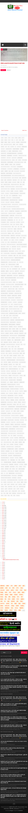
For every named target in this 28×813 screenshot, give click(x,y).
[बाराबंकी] (15, 599)
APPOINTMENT (10, 162)
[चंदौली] (7, 592)
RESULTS (23, 402)
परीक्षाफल (21, 488)
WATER (5, 482)
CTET (8, 222)
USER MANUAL (3, 471)
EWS (2, 253)
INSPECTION (14, 295)
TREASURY (16, 464)
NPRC (21, 353)
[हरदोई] (21, 610)
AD (15, 146)
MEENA (2, 331)
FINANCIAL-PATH (4, 262)
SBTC (15, 411)
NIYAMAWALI (8, 351)
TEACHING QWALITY (5, 457)
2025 (3, 507)
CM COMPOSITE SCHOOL (6, 208)
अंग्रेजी (8, 484)
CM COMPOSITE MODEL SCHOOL (13, 206)
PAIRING (10, 364)
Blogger (11, 810)
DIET (18, 231)
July (3, 558)
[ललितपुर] (14, 606)
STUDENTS (3, 446)
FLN (6, 264)
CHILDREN (20, 200)
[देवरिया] (24, 592)
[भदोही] (3, 601)
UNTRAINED (12, 466)
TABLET (16, 451)
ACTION (12, 146)
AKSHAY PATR (3, 153)
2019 (3, 517)
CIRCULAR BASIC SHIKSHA (6, 204)
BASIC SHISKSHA (15, 177)
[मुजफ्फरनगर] (5, 604)
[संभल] (13, 608)
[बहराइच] (3, 599)
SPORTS (20, 442)
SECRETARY (3, 422)
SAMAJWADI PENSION (9, 408)
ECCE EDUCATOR (14, 242)
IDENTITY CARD (4, 288)
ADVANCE (3, 148)
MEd (20, 328)
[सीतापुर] (3, 610)
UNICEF (2, 466)
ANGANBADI (9, 155)
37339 (9, 140)
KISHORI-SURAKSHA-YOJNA (14, 308)
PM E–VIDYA (3, 373)
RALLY (7, 393)
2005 (3, 540)
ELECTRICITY (24, 246)
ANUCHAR (9, 157)
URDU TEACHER (21, 468)
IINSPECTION (21, 288)
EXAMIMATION (13, 253)
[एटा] (11, 588)
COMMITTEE (11, 211)
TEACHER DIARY (4, 453)
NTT (8, 355)
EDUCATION (3, 244)
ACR (8, 146)
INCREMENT (11, 293)
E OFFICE (16, 240)
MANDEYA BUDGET (4, 326)
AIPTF (20, 151)
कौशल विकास (10, 486)
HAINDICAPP (14, 273)
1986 (3, 568)
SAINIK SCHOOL (4, 406)
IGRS (16, 288)
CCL (7, 195)
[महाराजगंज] (15, 601)
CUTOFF (22, 222)
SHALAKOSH (23, 424)
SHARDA (2, 426)
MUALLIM (6, 342)
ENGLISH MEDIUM (4, 251)
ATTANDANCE (3, 168)
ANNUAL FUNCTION (22, 155)
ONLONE (14, 357)
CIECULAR (7, 202)
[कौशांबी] (18, 590)
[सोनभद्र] (13, 610)
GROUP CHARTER (4, 273)
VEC (7, 473)
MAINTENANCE (13, 322)
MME (10, 337)
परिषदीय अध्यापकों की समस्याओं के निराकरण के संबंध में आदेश (13, 63)
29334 (19, 137)
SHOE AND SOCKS (12, 431)
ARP (25, 162)
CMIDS (2, 211)
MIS (25, 333)
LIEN (4, 315)
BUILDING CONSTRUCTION (21, 188)
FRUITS (12, 266)
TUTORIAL (21, 464)
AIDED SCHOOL (15, 151)
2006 (3, 538)
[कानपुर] (23, 588)
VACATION (22, 471)
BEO (5, 180)
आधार (16, 484)
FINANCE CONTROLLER (19, 257)
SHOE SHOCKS (19, 431)
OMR (23, 355)
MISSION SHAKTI (4, 337)
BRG (2, 184)
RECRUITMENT (4, 397)
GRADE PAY (23, 268)
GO (1, 49)
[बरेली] (11, 597)
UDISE (25, 464)
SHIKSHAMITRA (12, 428)
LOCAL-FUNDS (15, 315)
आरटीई (24, 484)
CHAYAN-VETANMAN (5, 200)
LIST (7, 315)
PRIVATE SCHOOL (4, 386)
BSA (20, 184)
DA (14, 224)
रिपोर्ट (24, 493)
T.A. (11, 451)
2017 (3, 520)
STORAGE (16, 444)
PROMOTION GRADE (19, 386)
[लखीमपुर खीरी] (10, 606)
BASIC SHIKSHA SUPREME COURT (18, 175)
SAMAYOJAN (16, 408)
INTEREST (10, 302)
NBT (21, 344)
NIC (12, 348)
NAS (18, 342)
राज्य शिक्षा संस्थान (19, 493)
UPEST (24, 466)
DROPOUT (6, 240)
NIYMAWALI (14, 351)
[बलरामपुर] (15, 597)
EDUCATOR (3, 246)
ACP (6, 146)
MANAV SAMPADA (4, 324)
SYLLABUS (7, 451)
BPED (18, 182)
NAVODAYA (3, 344)
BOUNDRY (14, 182)
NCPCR (9, 346)
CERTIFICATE (8, 197)
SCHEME (21, 411)
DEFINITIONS (10, 228)
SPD (2, 442)
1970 (3, 578)
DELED (15, 228)
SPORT (16, 442)
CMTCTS (6, 211)
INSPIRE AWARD (4, 297)
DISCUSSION (23, 235)
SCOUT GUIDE (23, 417)
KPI (9, 311)
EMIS (10, 248)
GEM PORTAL (3, 268)
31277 (23, 137)
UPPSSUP (5, 49)
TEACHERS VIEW (4, 455)
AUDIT (2, 171)
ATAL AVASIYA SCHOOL (5, 166)
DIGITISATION (4, 233)
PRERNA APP (16, 382)
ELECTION (14, 246)
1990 (3, 565)
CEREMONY (3, 197)
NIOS (15, 348)
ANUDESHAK (20, 157)
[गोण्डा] (26, 590)
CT (21, 220)
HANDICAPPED (9, 275)
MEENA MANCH (15, 331)
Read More (3, 70)
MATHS (13, 328)
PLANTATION (13, 371)
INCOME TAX (18, 291)
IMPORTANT (3, 291)
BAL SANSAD (16, 171)
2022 (3, 512)
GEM (21, 266)
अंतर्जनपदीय (12, 484)
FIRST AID (21, 262)
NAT (21, 342)
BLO (21, 180)
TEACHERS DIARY (18, 453)
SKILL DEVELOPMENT (5, 437)
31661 (2, 140)
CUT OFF (18, 222)
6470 (17, 140)
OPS (2, 362)
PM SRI (10, 375)
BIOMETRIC (9, 180)
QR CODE (16, 391)
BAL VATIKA (22, 171)
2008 (3, 535)
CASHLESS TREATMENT (14, 193)
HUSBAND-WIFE (6, 286)
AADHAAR (13, 142)
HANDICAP (20, 273)
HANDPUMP (15, 275)
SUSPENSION (21, 448)
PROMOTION (11, 386)
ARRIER (10, 164)
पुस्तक (10, 491)
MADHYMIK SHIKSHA (5, 322)
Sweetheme (20, 810)
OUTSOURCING (22, 362)
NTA (2, 355)
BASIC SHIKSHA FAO (17, 173)
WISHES (18, 482)
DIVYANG (2, 237)
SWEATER (2, 451)
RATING (20, 393)
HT (1, 286)
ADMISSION (24, 146)
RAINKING (3, 393)
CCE (4, 195)
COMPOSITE (19, 213)
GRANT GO (12, 271)
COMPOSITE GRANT (5, 215)
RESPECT (15, 402)
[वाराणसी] (19, 606)
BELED (2, 180)
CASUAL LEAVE (22, 193)
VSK (1, 482)
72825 (9, 142)
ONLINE (2, 357)
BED (20, 177)
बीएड (7, 493)
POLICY (2, 377)
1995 (3, 556)
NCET (6, 346)
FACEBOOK (10, 255)
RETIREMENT (3, 404)
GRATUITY (17, 271)
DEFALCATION (3, 228)
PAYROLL (19, 366)
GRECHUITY (22, 271)
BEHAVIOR (24, 177)
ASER (14, 164)
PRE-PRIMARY (3, 382)
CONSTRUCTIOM (18, 215)
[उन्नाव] (8, 588)
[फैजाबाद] (3, 597)
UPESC (17, 466)
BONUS (2, 182)
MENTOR (2, 333)
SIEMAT (14, 435)
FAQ (20, 255)
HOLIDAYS (3, 284)
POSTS (14, 377)
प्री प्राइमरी (23, 491)
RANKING (11, 393)
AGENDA (22, 148)
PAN (14, 364)
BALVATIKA (3, 173)
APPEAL (19, 160)
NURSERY (15, 355)
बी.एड (4, 493)
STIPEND (11, 444)
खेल (17, 486)
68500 (2, 142)
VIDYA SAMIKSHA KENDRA (6, 475)
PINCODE (8, 371)
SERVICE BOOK (17, 424)
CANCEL (2, 193)
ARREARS (6, 164)
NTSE (5, 355)
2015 (3, 523)
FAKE (14, 255)
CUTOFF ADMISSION (5, 224)
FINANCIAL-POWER (12, 262)
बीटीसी (10, 493)
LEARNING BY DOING (18, 311)
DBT (13, 226)
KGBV (7, 308)
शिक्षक (9, 495)
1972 (3, 577)
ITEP (12, 304)
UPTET (13, 468)
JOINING (21, 306)
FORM (17, 264)
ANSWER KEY (3, 157)
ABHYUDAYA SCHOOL (8, 144)
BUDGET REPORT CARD (5, 188)
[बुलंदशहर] (24, 599)
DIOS (13, 233)
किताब (6, 486)
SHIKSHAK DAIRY (23, 426)
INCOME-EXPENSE (4, 293)
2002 (3, 545)
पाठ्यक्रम (2, 491)
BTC (23, 184)
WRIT (22, 482)
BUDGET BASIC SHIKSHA (10, 186)
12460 (5, 137)
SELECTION (13, 422)
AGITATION (3, 151)
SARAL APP (8, 411)
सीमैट (14, 495)
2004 (3, 541)
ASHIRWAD (18, 164)
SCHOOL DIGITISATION (5, 415)
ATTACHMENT (19, 166)
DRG (2, 240)
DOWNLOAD (13, 237)
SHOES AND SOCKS (20, 433)
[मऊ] (6, 601)
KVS (12, 311)
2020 (3, 515)
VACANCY (16, 471)
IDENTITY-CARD (11, 288)
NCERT (2, 346)
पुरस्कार (6, 491)
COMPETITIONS (4, 213)
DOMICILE (8, 237)
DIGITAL (21, 231)
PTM (10, 391)
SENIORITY (7, 424)
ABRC (14, 144)
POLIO (6, 377)
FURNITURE (16, 266)
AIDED (10, 151)
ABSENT (2, 146)
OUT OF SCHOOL (15, 362)
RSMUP (14, 404)
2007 (3, 536)
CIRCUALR (12, 202)
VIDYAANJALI (14, 475)
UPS (10, 468)
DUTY (13, 240)
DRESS (24, 237)
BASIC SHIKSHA (9, 173)
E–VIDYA (2, 242)
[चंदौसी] (11, 592)
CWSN (11, 224)
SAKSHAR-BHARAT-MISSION (21, 406)
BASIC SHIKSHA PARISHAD (6, 175)
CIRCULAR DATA (15, 204)
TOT (2, 462)
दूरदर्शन (6, 488)
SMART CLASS (21, 437)
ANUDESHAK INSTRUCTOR (6, 160)
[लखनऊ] (3, 606)
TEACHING (10, 455)
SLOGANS (16, 437)
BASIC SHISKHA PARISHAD (6, 177)
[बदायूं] (7, 597)
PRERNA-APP (22, 382)
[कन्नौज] (19, 588)
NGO (10, 348)
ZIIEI (5, 484)
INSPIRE (19, 295)
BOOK (6, 182)
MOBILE (13, 337)
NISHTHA (2, 351)
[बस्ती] (23, 597)
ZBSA (2, 484)
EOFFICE (16, 251)
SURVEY (16, 448)
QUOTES (21, 391)
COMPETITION (24, 211)
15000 (9, 137)
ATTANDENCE (9, 168)
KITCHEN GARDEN (4, 311)
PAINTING (5, 364)
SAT (12, 411)
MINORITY (21, 333)
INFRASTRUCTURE (18, 293)
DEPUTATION (3, 231)
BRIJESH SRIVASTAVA (15, 184)
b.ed (9, 171)
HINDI (14, 282)
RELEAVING (17, 397)
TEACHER (21, 451)
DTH (10, 240)
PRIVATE (18, 384)
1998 (3, 551)
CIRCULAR (17, 202)
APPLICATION (3, 162)
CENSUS (20, 195)
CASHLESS (7, 193)
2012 (3, 528)
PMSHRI (21, 375)
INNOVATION (3, 295)
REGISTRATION (10, 397)
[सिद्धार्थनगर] (24, 608)
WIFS (15, 482)
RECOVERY (21, 395)
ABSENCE (21, 144)
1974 (3, 575)
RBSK (24, 393)
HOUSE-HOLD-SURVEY (19, 284)
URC (16, 468)
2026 (3, 505)
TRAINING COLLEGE (21, 462)
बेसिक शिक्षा (14, 493)
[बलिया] (19, 597)
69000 (5, 142)
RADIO (25, 391)
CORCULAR (23, 217)
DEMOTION (19, 228)
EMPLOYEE (14, 248)
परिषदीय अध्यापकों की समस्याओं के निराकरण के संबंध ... (11, 559)
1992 (3, 563)
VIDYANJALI (14, 477)
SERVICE (11, 424)
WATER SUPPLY (10, 482)
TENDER (20, 457)
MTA (2, 342)
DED (24, 226)
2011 (3, 530)
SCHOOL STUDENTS (15, 415)
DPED (18, 237)
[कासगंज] (9, 590)
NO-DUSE (3, 353)
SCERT (18, 411)
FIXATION (3, 264)
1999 (3, 550)
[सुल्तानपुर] (8, 610)
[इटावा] (25, 586)
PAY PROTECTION (4, 366)
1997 (3, 553)
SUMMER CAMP (18, 446)
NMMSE (22, 351)
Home (7, 130)
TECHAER (16, 457)
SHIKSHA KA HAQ (8, 426)
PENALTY (24, 366)
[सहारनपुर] (18, 608)
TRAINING (14, 462)
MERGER (7, 333)
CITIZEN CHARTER (22, 204)
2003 (3, 543)
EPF (20, 251)
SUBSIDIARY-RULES (10, 446)
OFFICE (19, 355)
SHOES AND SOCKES (12, 433)
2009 (3, 533)
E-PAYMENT (21, 240)
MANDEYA (18, 324)
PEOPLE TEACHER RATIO (13, 368)
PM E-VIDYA (22, 371)
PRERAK (11, 382)
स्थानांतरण (17, 495)
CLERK (4, 206)
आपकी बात (20, 484)
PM (17, 371)
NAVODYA (18, 344)
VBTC (2, 473)
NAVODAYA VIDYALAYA (10, 344)
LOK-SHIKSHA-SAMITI (5, 317)
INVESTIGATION (4, 304)
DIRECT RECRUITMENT (5, 235)
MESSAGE (11, 333)
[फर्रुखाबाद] (18, 595)
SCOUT (2, 417)
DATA (21, 224)
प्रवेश (19, 491)
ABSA (17, 144)
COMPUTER (12, 215)
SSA (1, 444)
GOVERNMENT (14, 268)
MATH (10, 328)
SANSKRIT (3, 411)
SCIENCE (21, 415)
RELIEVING (22, 397)
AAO (2, 144)
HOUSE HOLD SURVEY (10, 284)
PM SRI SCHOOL (15, 375)
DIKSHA (9, 233)
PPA (17, 377)
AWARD (6, 171)
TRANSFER (11, 464)
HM (17, 282)
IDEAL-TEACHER (16, 286)
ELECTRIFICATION (4, 248)
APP (16, 160)
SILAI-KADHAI (20, 435)
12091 (2, 137)
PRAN (21, 377)
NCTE (13, 346)
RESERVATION (3, 402)
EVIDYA (23, 251)
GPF (19, 268)
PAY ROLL (10, 366)
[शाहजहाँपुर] (24, 606)
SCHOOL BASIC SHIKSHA (16, 413)
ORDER (9, 362)
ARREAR (2, 164)
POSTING (10, 377)
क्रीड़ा (14, 486)
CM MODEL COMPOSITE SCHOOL (18, 208)
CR (14, 220)
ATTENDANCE (16, 168)
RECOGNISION (4, 395)
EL (10, 246)
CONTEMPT (11, 217)
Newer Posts (3, 130)
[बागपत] (10, 599)
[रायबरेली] (25, 604)
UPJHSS (2, 468)
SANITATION (22, 408)
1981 (3, 572)
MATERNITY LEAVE (4, 328)
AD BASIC (19, 146)
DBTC (16, 226)
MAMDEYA (19, 322)
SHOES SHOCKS (4, 435)
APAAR (13, 160)
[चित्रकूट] (16, 592)
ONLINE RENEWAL (8, 357)
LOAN (10, 315)
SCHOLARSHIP (3, 413)
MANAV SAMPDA (12, 324)
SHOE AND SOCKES (4, 431)
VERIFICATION (11, 473)
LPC (11, 317)
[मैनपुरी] (17, 604)
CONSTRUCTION (4, 217)
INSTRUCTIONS (11, 297)
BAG (12, 171)
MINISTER (16, 333)
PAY (19, 364)
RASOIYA (15, 393)
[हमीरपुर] (17, 610)
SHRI (9, 435)
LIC (1, 315)
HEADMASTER (21, 275)
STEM (8, 444)
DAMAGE (17, 224)
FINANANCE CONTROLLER (8, 257)
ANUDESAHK (14, 157)
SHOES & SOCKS (4, 433)
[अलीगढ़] (17, 586)
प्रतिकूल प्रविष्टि (14, 491)
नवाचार (14, 488)
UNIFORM (7, 466)
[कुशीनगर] (14, 590)
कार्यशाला (2, 486)
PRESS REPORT (3, 384)
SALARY (2, 408)
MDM (17, 328)
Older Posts (24, 130)
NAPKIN (14, 342)
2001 (3, 546)
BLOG (25, 180)
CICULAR (2, 202)
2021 (3, 513)
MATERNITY (20, 326)
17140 (16, 137)
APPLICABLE (24, 160)
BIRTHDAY (15, 180)
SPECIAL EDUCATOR (7, 442)
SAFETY (23, 404)
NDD (16, 346)
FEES (2, 257)
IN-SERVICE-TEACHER (11, 291)
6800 (23, 140)
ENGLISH (18, 248)
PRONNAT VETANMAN (5, 388)
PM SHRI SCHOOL (4, 375)
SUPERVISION (3, 448)
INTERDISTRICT (4, 302)
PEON (7, 368)
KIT (21, 308)
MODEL (23, 337)
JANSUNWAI (16, 306)
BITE (19, 180)
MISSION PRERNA (21, 335)
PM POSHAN (14, 373)
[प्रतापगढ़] (8, 595)
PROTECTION (3, 391)
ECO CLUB (20, 242)
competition (17, 211)
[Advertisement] (14, 27)
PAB (1, 364)
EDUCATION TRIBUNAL (11, 244)
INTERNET (15, 302)
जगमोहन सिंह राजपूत (22, 486)
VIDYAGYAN (20, 475)
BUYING (8, 191)
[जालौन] (20, 592)
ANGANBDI (15, 155)
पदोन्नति (18, 488)
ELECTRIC (19, 246)
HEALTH (2, 277)
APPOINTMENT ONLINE (18, 162)
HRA (25, 284)
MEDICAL (24, 328)
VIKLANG (19, 477)
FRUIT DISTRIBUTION (5, 266)
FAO (17, 255)
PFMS (22, 368)
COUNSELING (3, 220)
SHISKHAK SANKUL (19, 428)
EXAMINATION (20, 253)
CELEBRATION (14, 195)
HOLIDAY (20, 282)
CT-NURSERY (3, 222)
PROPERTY (22, 388)
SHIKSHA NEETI (15, 426)
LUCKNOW (15, 317)
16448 (12, 137)
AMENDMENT (3, 155)
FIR (17, 262)
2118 (3, 502)
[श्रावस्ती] (3, 608)
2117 (3, 503)
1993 (3, 562)
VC (4, 473)
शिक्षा (11, 495)
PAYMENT (15, 366)
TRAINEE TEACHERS (7, 462)
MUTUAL (10, 342)
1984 (3, 570)
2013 (3, 527)
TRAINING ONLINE (4, 464)
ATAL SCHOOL (13, 166)
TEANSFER (12, 457)
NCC (24, 344)
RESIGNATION (10, 402)
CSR (19, 220)
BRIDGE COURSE (7, 184)
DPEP (21, 237)
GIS (7, 268)
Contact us (25, 652)
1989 (3, 567)
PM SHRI (19, 373)
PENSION (2, 368)
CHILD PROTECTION (13, 200)
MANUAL (15, 326)
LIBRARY (23, 313)
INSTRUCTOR (17, 297)
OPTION (5, 362)
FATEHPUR (24, 255)
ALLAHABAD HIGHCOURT (11, 153)
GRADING (3, 271)
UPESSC (20, 466)
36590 (5, 140)
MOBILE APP (18, 337)
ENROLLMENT (11, 251)
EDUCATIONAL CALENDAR (21, 244)
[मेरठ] (13, 604)
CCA (2, 195)
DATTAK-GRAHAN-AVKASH (6, 226)
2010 (3, 532)
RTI (20, 404)
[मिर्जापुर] (23, 601)
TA (13, 451)
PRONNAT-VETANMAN (14, 388)
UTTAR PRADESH (11, 471)
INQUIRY (9, 295)
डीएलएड (2, 488)
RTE (17, 404)
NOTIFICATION (16, 353)
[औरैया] (15, 588)
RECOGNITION (10, 395)
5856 (12, 140)
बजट (1, 493)
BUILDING (13, 188)
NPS (24, 353)
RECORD (16, 395)
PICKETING (3, 371)
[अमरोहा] (9, 586)
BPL (21, 182)
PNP (24, 375)
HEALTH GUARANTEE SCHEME (10, 277)
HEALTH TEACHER (20, 277)
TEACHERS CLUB (11, 453)
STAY (4, 444)
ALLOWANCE (20, 153)
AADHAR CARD (23, 142)
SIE (11, 435)
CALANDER (16, 191)
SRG (23, 442)
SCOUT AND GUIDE (16, 417)
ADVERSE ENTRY (9, 148)
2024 (3, 508)
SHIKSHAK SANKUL (4, 428)
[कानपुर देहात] (5, 590)
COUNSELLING (10, 220)
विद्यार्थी (5, 495)
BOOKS (9, 182)
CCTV (10, 195)
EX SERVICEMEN (7, 253)
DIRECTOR (13, 235)
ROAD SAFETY (9, 404)
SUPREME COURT (10, 448)
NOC (7, 353)
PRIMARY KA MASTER (11, 384)
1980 (3, 573)
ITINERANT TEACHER (18, 304)
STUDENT (21, 444)
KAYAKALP (3, 308)
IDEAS (21, 286)
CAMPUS (21, 191)
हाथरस (24, 610)
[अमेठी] (13, 586)
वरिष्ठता (2, 495)
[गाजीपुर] (23, 590)
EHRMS (7, 246)
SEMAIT (2, 424)
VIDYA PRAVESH (18, 473)
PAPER (17, 364)
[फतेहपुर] (13, 595)
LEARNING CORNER (4, 313)
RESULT (19, 402)
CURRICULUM (12, 222)
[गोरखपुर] (3, 592)
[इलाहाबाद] (4, 588)
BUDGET (2, 186)
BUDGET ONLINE (19, 186)
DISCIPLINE (18, 235)
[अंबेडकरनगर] (5, 586)
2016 (3, 522)
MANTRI (10, 326)
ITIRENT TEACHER (4, 306)
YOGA (25, 482)
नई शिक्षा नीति (10, 488)
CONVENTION (16, 217)
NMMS (19, 351)
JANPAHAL (11, 306)
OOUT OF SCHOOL (20, 357)
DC (18, 226)
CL (1, 206)
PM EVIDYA (9, 373)
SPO (13, 442)
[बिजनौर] (19, 599)
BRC (24, 182)
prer (8, 382)
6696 (20, 140)
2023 (3, 510)
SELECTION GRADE (20, 422)
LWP (19, 317)
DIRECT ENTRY (18, 233)
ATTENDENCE (22, 168)
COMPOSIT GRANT (11, 213)
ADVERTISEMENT (16, 148)
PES (19, 368)
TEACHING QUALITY (17, 455)
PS (7, 391)
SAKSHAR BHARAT (11, 406)
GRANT (7, 271)
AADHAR (17, 142)
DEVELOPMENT (10, 231)
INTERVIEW (20, 302)
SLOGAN (11, 437)
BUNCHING (3, 191)
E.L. (6, 242)
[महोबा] (19, 601)
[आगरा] (21, 586)
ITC (9, 304)
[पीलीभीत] (3, 595)
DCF (21, 226)
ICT (11, 286)
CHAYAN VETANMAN (16, 197)
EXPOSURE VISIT (4, 255)
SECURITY (8, 422)
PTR (13, 391)
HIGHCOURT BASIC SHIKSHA (6, 282)
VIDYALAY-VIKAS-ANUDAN (6, 477)
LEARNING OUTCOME (13, 313)
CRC (17, 220)
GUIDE (10, 273)
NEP (18, 346)
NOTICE (10, 353)
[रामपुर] (21, 604)
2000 (3, 548)
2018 (3, 518)
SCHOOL (9, 413)
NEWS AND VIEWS (4, 348)
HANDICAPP (3, 275)
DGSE (15, 231)
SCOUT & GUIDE (8, 417)
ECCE (9, 242)
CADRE (12, 191)
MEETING (21, 331)
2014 (3, 525)
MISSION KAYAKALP (13, 335)
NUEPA (11, 355)
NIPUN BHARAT (20, 348)
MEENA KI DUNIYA (8, 331)
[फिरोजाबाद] (23, 595)
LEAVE (20, 313)
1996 (3, 555)
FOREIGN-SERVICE (11, 264)
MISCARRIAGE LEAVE (5, 335)
